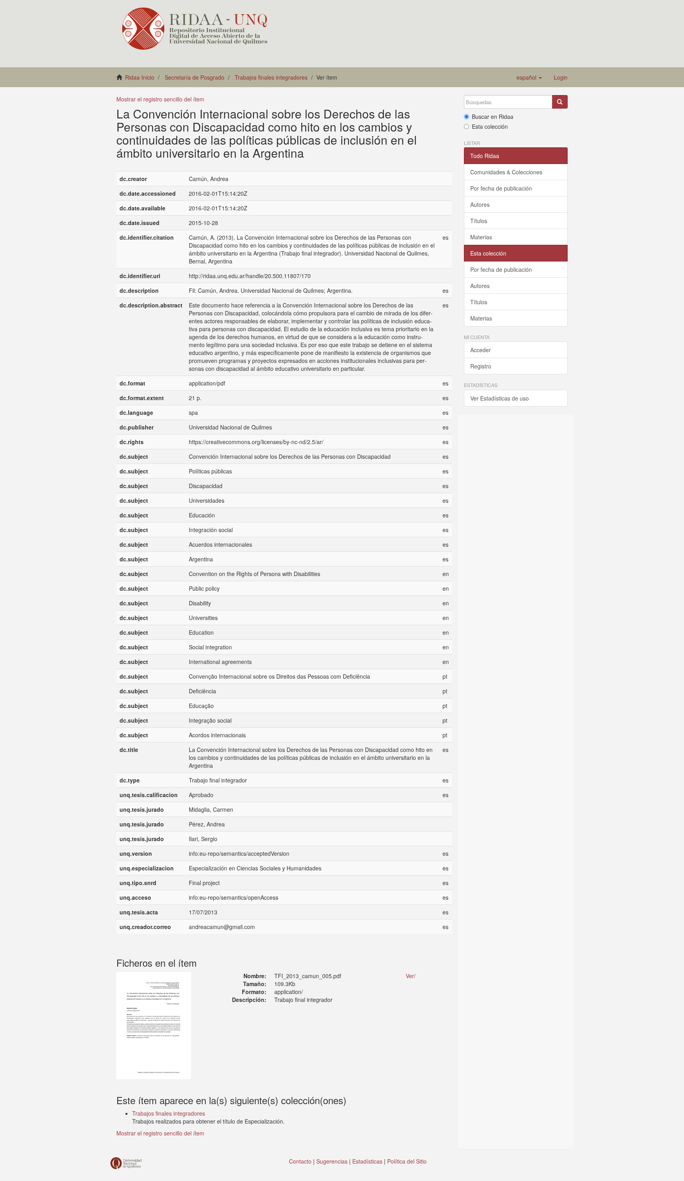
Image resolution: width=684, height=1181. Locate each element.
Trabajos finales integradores (271, 77)
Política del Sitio (407, 1161)
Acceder (480, 350)
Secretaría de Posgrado (194, 77)
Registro (480, 366)
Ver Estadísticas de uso (499, 398)
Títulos (478, 221)
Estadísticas (367, 1161)
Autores (480, 204)
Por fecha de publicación (501, 188)
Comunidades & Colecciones (506, 172)
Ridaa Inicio (139, 77)
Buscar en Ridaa (492, 116)
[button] (529, 77)
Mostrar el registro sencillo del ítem (160, 99)
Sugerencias (332, 1161)
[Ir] (560, 102)
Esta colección (490, 126)
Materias (481, 237)
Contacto (300, 1161)
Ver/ (411, 976)
